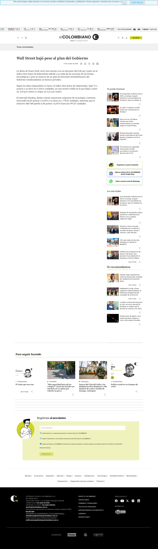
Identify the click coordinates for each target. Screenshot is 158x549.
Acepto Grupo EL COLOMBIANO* (64, 433)
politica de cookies (123, 3)
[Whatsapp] (85, 64)
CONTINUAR (137, 2)
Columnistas (22, 381)
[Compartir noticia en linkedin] (97, 64)
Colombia (52, 381)
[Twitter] (89, 64)
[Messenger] (81, 64)
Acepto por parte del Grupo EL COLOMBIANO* (66, 438)
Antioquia (84, 381)
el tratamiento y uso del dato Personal (57, 438)
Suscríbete (136, 38)
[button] (140, 104)
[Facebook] (93, 64)
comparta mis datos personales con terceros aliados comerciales (82, 444)
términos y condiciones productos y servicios (59, 433)
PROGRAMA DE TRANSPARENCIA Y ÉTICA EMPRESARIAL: (45, 513)
